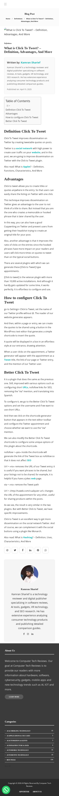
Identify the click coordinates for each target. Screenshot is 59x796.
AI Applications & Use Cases (30, 736)
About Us (37, 792)
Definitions (18, 19)
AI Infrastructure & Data (30, 745)
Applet (26, 166)
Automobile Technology (30, 750)
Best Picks (30, 760)
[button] (6, 790)
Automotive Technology (30, 755)
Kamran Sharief (30, 62)
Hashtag (27, 537)
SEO (29, 460)
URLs (25, 387)
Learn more (14, 697)
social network (24, 148)
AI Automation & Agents (30, 740)
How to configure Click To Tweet (22, 117)
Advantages (12, 113)
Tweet (7, 359)
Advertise (24, 792)
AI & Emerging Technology (30, 731)
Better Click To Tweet (16, 121)
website (36, 152)
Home (8, 19)
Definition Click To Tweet (18, 109)
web (33, 478)
